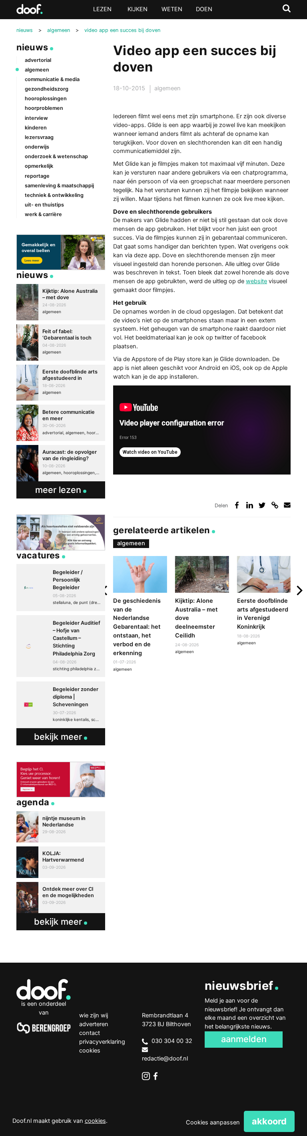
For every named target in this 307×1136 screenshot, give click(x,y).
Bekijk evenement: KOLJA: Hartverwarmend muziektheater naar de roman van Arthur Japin (60, 862)
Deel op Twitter (262, 505)
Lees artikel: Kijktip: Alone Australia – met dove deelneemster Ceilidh (202, 606)
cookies (95, 1120)
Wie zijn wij (93, 1015)
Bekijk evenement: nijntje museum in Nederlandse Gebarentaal (60, 826)
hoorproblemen (44, 108)
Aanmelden (244, 1039)
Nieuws (32, 47)
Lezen (102, 9)
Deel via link (274, 505)
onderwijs (37, 147)
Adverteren (93, 1024)
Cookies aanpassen (213, 1122)
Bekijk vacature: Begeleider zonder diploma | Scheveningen (60, 704)
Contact (89, 1033)
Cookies (89, 1050)
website (256, 281)
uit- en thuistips (44, 205)
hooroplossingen (46, 98)
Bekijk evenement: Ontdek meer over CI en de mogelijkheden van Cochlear (60, 897)
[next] (299, 590)
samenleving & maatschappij (59, 186)
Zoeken (287, 8)
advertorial (38, 60)
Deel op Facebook (236, 505)
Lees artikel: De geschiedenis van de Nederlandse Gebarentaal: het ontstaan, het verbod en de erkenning (140, 614)
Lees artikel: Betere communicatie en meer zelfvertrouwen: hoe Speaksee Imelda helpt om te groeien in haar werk (60, 423)
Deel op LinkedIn (249, 505)
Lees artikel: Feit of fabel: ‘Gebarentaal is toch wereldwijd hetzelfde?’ (60, 342)
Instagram (146, 1076)
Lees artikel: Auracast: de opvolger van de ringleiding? (60, 463)
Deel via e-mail (287, 505)
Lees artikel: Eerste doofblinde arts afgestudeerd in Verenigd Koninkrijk (264, 601)
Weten (171, 9)
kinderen (36, 128)
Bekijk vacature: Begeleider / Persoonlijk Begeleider (60, 587)
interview (36, 118)
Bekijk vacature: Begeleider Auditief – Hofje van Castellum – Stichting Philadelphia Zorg (60, 646)
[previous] (105, 590)
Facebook (157, 1076)
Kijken (138, 9)
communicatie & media (52, 79)
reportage (37, 176)
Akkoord (269, 1121)
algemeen (167, 88)
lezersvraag (39, 137)
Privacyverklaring (102, 1041)
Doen (204, 9)
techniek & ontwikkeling (54, 195)
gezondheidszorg (46, 89)
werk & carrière (43, 214)
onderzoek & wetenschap (56, 156)
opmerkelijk (39, 166)
